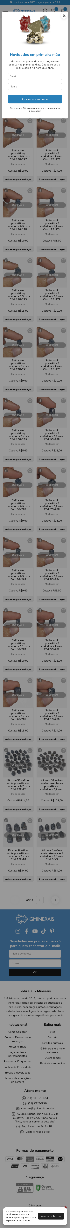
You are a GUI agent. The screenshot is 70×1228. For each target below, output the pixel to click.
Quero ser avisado (35, 99)
